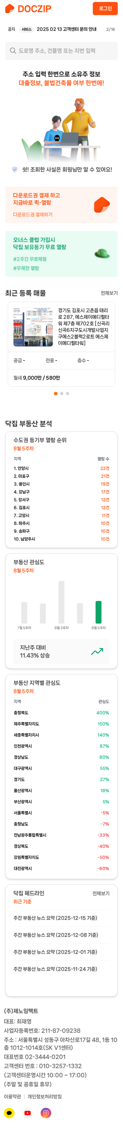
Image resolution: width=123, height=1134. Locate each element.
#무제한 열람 (26, 268)
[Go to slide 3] (67, 393)
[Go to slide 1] (55, 393)
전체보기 (109, 293)
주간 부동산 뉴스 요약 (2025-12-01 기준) (55, 952)
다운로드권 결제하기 (32, 214)
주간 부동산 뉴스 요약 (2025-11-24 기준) (55, 969)
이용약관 (12, 1096)
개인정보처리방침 (45, 1096)
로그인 (105, 8)
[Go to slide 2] (61, 393)
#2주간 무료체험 (30, 259)
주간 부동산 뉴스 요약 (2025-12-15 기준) (55, 918)
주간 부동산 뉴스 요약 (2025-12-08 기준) (55, 935)
